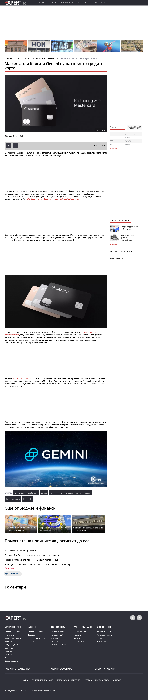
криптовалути (56, 493)
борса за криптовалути (23, 378)
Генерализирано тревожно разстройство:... (127, 237)
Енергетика (9, 641)
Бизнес (54, 3)
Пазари (31, 641)
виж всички (114, 245)
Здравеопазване (12, 661)
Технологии (67, 3)
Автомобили (56, 638)
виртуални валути (73, 493)
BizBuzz (100, 638)
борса (87, 493)
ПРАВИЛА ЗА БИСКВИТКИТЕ (68, 680)
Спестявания (79, 641)
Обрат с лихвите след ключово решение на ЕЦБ (54, 529)
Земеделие (9, 658)
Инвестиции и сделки (37, 638)
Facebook (27, 499)
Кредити (77, 635)
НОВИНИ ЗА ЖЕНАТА (61, 668)
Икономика (9, 635)
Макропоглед (41, 3)
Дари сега (9, 568)
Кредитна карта (13, 499)
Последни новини (12, 632)
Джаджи (54, 641)
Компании (32, 635)
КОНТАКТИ (117, 680)
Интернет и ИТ (57, 635)
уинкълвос (19, 493)
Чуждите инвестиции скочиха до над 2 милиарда (20, 529)
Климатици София (117, 258)
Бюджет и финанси (13, 638)
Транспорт (9, 651)
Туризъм (8, 654)
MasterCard (32, 493)
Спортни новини (105, 668)
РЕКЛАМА (88, 680)
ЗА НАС (26, 680)
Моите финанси (83, 3)
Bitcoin (44, 493)
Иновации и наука (58, 645)
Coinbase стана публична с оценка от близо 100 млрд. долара (55, 199)
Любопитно (100, 3)
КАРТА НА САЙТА (102, 680)
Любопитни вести (104, 632)
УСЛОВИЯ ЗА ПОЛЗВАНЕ (42, 680)
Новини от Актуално (17, 668)
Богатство (101, 641)
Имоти (77, 638)
